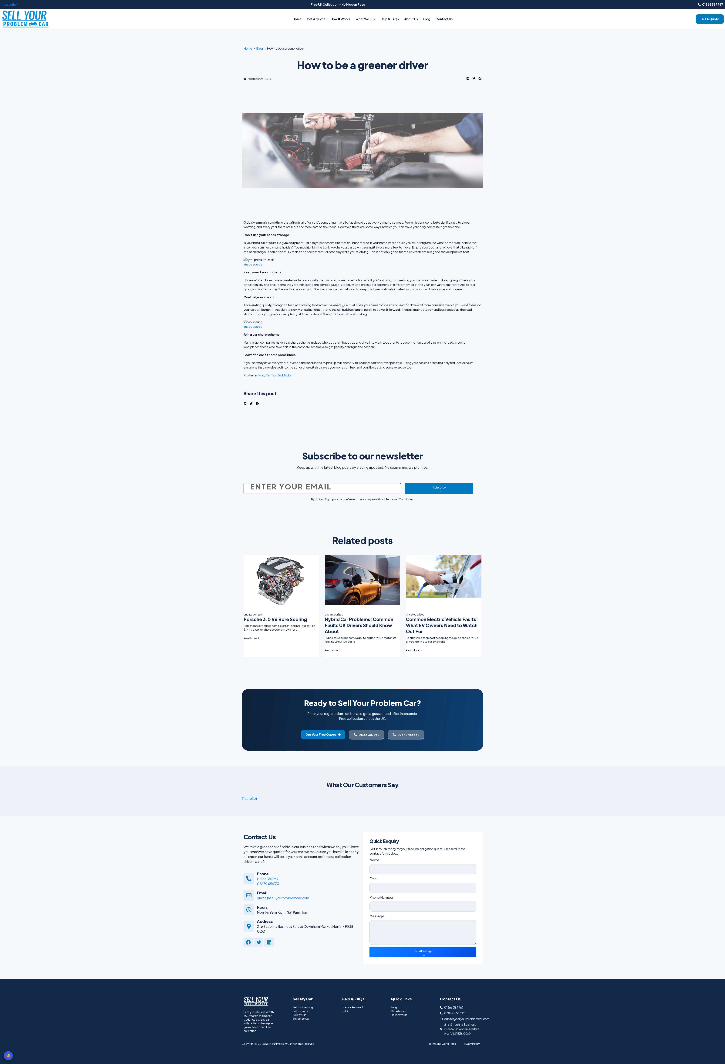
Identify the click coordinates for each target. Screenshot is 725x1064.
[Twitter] (258, 942)
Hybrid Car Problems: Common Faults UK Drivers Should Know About (359, 625)
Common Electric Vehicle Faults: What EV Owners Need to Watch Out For (442, 625)
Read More (250, 638)
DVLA (345, 1011)
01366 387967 (267, 879)
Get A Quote (316, 19)
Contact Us (444, 19)
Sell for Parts (300, 1011)
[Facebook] (248, 942)
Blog (426, 19)
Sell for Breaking (303, 1007)
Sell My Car (299, 1014)
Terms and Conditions (442, 1043)
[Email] (249, 895)
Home (297, 19)
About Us (411, 19)
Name (374, 860)
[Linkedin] (269, 942)
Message (376, 916)
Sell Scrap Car (301, 1018)
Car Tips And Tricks (278, 375)
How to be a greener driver (362, 64)
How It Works (340, 19)
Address (265, 921)
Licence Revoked (352, 1007)
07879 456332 (268, 884)
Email (262, 892)
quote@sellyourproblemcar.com (283, 898)
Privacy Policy (471, 1043)
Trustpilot (9, 4)
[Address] (249, 926)
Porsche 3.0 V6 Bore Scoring (275, 619)
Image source (253, 264)
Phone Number (381, 897)
